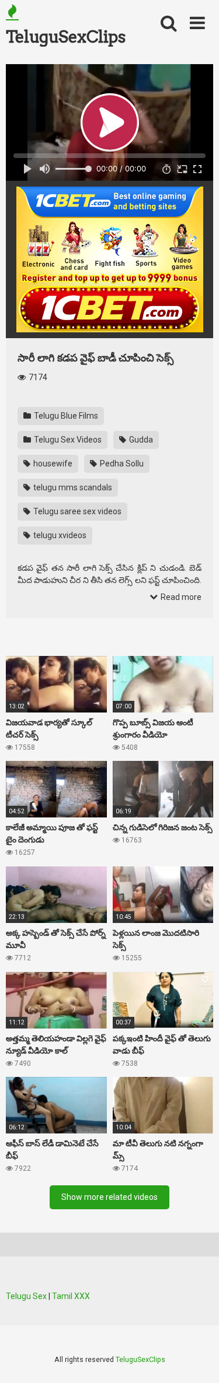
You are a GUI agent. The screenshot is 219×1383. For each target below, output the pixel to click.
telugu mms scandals (72, 487)
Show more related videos (109, 1197)
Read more (180, 597)
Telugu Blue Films (65, 415)
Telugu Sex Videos (67, 439)
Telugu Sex (26, 1296)
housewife (52, 463)
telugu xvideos (59, 535)
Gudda (140, 439)
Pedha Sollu (121, 463)
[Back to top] (197, 1359)
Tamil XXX (71, 1296)
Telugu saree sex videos (76, 511)
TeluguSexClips (65, 37)
